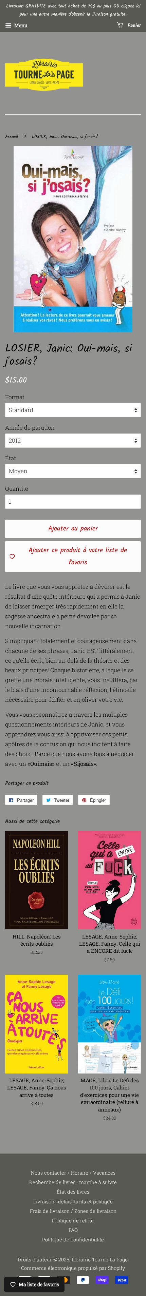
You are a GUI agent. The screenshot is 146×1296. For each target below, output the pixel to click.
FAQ (73, 1230)
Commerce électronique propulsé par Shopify (73, 1268)
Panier (133, 26)
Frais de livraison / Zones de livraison (73, 1211)
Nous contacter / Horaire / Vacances (73, 1172)
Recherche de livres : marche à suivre (73, 1182)
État (10, 458)
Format (14, 397)
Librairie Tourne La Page (100, 1259)
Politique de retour (73, 1220)
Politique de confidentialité (73, 1239)
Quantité (16, 488)
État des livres (73, 1191)
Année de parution (30, 427)
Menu (20, 25)
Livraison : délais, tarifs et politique (73, 1201)
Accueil (11, 136)
